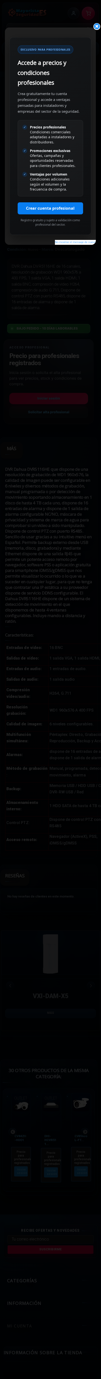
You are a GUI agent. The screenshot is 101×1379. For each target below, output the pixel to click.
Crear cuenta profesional (50, 208)
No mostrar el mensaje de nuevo (75, 242)
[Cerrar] (96, 26)
